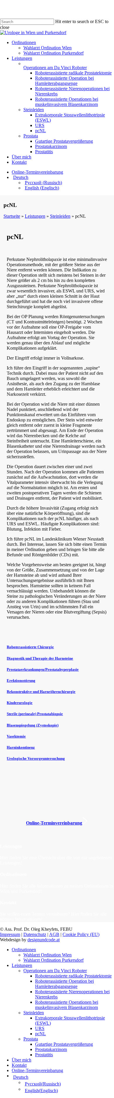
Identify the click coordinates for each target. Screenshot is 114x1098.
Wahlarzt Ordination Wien (47, 954)
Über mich (21, 1059)
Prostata (30, 1038)
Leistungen (22, 965)
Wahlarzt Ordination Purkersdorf (53, 960)
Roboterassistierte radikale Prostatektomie (73, 975)
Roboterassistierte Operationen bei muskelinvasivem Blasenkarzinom (66, 1005)
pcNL (40, 1033)
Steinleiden (33, 1012)
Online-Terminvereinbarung (37, 1070)
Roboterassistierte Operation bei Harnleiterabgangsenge (64, 984)
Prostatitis (44, 1054)
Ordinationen (24, 949)
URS (39, 1028)
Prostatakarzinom (51, 1049)
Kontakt (19, 1065)
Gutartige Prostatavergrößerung (64, 1044)
